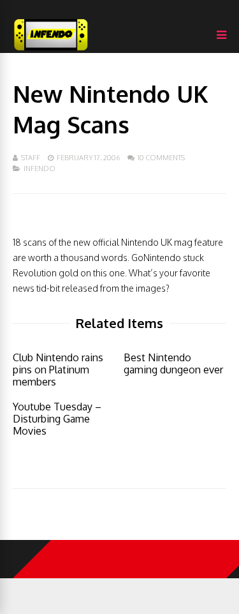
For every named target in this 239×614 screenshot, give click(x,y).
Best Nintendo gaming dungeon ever (173, 363)
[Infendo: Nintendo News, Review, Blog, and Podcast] (51, 50)
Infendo (39, 168)
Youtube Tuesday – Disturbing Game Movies (57, 418)
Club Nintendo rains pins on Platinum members (58, 369)
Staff (30, 157)
